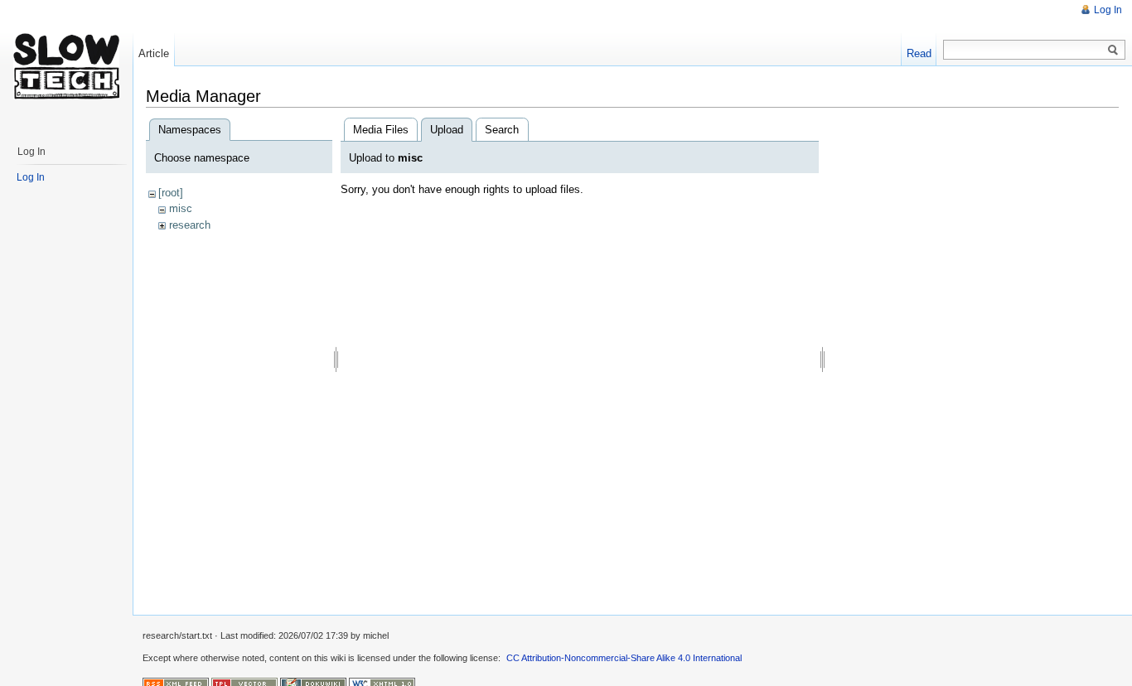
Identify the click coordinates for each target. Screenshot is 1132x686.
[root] (170, 192)
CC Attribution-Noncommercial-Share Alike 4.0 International (624, 658)
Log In (1108, 10)
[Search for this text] (1113, 50)
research (189, 225)
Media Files (381, 129)
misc (180, 208)
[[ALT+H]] (66, 66)
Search (502, 129)
